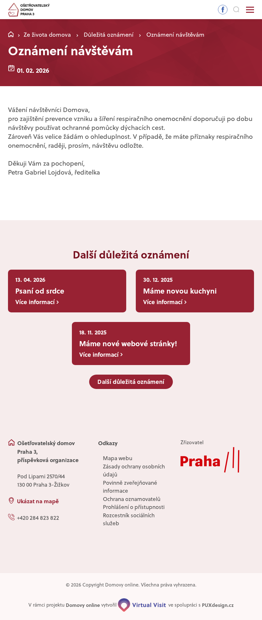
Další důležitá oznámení (130, 381)
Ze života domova (47, 35)
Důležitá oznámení (109, 35)
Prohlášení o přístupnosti (134, 507)
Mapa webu (117, 458)
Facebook (222, 9)
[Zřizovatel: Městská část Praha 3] (217, 460)
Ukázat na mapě (38, 501)
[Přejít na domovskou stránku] (29, 10)
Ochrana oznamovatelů (131, 499)
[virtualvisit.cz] (142, 605)
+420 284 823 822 (38, 518)
